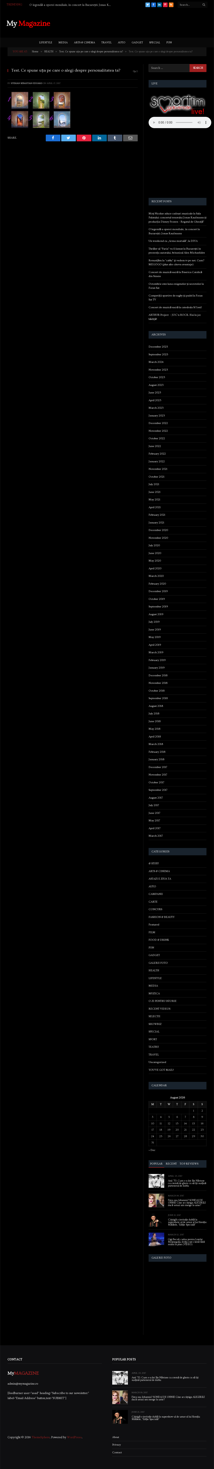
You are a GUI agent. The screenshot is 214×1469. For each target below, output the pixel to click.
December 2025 (158, 346)
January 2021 (156, 522)
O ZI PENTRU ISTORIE (163, 1001)
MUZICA (154, 993)
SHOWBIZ (155, 1024)
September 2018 (158, 698)
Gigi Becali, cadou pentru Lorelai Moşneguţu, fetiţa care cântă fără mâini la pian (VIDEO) (186, 1242)
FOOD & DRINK (159, 939)
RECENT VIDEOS (159, 1008)
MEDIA (63, 42)
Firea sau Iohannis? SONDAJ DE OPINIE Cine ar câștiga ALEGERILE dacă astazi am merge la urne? (187, 1203)
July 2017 (154, 805)
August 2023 (156, 385)
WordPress (74, 1437)
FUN (169, 42)
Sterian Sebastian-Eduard (26, 83)
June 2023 (155, 392)
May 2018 (154, 728)
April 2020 (155, 568)
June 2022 (155, 446)
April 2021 (155, 507)
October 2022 (157, 438)
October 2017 (156, 782)
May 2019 (155, 637)
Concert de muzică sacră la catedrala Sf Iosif (175, 307)
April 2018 (155, 736)
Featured (154, 924)
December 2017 (158, 767)
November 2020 (158, 537)
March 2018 (156, 744)
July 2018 (154, 713)
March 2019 (156, 652)
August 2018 (156, 706)
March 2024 (156, 362)
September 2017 (158, 790)
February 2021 (157, 514)
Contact (117, 1452)
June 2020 (155, 553)
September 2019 (158, 606)
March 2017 (156, 835)
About (115, 1437)
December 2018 (158, 675)
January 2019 (157, 667)
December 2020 (158, 530)
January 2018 (156, 759)
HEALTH (154, 970)
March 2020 (156, 576)
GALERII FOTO (158, 962)
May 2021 (154, 499)
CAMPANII (156, 894)
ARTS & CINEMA (84, 42)
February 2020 (157, 583)
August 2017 (156, 797)
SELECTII (154, 1016)
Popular (156, 1163)
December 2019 (158, 591)
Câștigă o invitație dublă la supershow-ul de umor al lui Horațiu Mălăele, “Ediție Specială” (187, 1222)
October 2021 (156, 476)
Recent (171, 1163)
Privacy (116, 1444)
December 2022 (158, 423)
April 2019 (155, 644)
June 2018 (154, 721)
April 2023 (155, 400)
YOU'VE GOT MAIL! (161, 1069)
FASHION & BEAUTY (162, 917)
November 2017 (158, 774)
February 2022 (157, 453)
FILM (152, 932)
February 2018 (157, 751)
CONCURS (155, 909)
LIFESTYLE (45, 42)
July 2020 (154, 545)
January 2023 (157, 415)
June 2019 (155, 629)
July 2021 (154, 484)
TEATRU (154, 1046)
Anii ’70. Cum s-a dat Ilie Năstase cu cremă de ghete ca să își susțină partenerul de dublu (187, 1183)
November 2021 (158, 469)
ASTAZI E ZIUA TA (160, 878)
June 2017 (154, 813)
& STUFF (154, 863)
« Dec (152, 1150)
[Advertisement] (131, 22)
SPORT (153, 1039)
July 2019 (154, 621)
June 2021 (154, 492)
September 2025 (158, 354)
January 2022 (157, 461)
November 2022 (158, 430)
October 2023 (157, 377)
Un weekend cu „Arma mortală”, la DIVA (55, 5)
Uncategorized (157, 1062)
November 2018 (158, 683)
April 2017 (154, 828)
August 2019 (156, 614)
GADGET (137, 42)
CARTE (153, 901)
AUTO (121, 42)
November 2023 (158, 369)
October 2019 (157, 599)
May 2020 (155, 560)
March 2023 (156, 407)
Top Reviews (189, 1163)
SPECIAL (154, 42)
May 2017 (154, 820)
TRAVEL (106, 42)
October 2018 (156, 690)
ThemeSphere (41, 1437)
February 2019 (157, 660)
